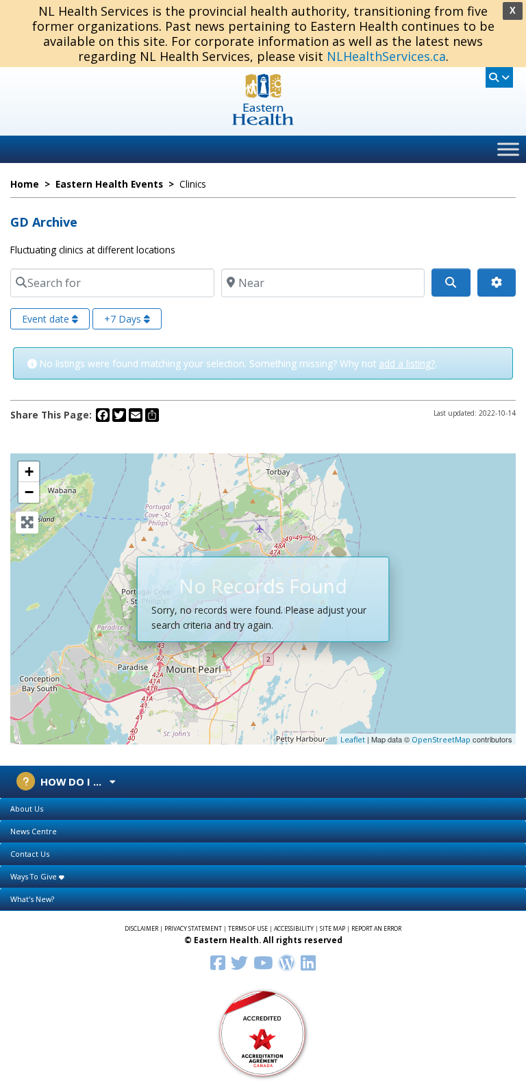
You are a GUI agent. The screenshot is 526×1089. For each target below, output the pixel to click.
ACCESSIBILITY (294, 929)
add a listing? (407, 363)
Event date (47, 318)
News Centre (33, 831)
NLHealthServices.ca (386, 56)
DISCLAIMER (141, 929)
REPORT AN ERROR (376, 929)
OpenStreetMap (441, 739)
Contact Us (29, 854)
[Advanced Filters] (496, 282)
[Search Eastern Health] (499, 77)
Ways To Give (34, 876)
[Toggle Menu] (508, 148)
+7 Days (124, 318)
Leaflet (352, 739)
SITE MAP (332, 929)
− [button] (29, 492)
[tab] (263, 809)
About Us (26, 808)
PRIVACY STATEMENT (193, 929)
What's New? (32, 899)
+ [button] (29, 471)
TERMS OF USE (248, 929)
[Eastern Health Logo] (263, 120)
